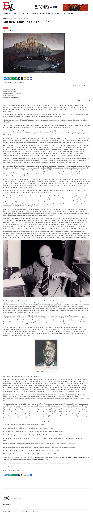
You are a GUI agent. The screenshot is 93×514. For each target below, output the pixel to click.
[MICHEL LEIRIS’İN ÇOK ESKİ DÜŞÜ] (34, 53)
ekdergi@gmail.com (15, 498)
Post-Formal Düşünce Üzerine (13, 1)
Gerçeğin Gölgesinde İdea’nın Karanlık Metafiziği (58, 1)
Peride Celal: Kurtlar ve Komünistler (29, 1)
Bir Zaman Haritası (42, 1)
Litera (10, 18)
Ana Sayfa (5, 18)
